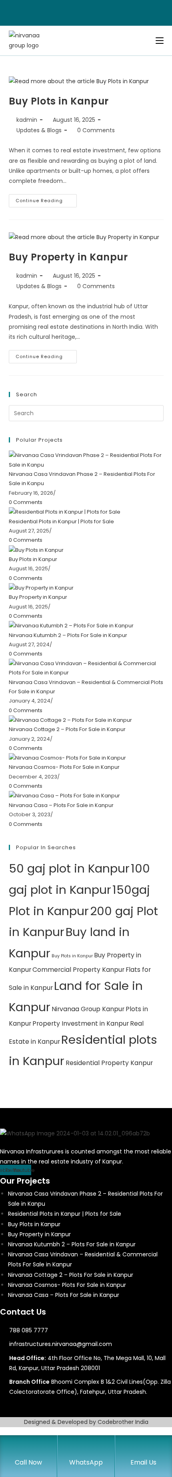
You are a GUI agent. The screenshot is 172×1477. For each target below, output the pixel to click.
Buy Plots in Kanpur (59, 101)
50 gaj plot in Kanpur (69, 868)
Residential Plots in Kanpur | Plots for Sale (61, 521)
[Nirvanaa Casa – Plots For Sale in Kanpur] (64, 795)
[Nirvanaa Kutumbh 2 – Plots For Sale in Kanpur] (71, 625)
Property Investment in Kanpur (80, 1023)
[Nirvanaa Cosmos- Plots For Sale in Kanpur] (67, 757)
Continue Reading (46, 202)
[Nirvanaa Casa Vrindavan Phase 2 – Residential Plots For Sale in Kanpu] (86, 459)
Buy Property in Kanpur (68, 257)
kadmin (26, 120)
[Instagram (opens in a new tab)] (90, 11)
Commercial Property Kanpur (78, 969)
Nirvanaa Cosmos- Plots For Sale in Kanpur (64, 767)
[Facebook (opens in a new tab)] (82, 11)
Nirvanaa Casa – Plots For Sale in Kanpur (61, 805)
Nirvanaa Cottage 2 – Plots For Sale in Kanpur (67, 729)
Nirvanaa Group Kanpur (88, 1009)
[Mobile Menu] (160, 41)
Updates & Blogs (39, 130)
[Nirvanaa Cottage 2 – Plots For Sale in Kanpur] (70, 719)
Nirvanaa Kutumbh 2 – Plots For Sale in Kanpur (68, 635)
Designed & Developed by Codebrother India (86, 1422)
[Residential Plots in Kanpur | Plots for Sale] (64, 512)
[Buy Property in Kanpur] (41, 587)
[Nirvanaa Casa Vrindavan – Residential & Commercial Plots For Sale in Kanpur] (86, 668)
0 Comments (96, 130)
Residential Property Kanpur (109, 1062)
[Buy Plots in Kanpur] (36, 549)
